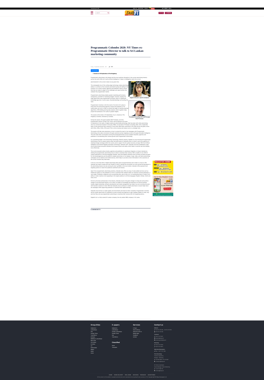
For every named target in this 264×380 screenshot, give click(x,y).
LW (91, 346)
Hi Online (93, 344)
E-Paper (135, 328)
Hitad (113, 345)
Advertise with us (137, 331)
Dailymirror (93, 328)
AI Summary (95, 70)
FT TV (161, 13)
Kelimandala (94, 347)
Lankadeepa (94, 329)
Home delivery (136, 329)
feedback (135, 335)
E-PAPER (168, 13)
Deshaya (93, 337)
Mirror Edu (93, 340)
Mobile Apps (136, 333)
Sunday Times (94, 333)
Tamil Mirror (94, 335)
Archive (135, 337)
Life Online (93, 342)
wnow (92, 353)
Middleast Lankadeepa (96, 338)
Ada (92, 331)
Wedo (92, 351)
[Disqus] (121, 264)
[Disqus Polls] (120, 228)
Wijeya (92, 349)
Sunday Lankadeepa (117, 331)
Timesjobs (114, 347)
